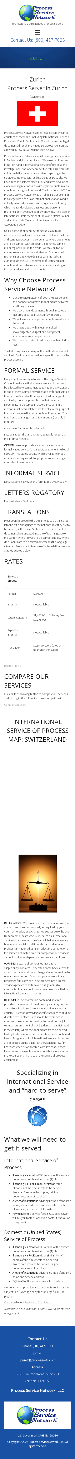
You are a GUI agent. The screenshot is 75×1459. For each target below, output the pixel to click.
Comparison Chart (15, 705)
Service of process (13, 579)
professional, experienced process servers (37, 23)
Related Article (12, 666)
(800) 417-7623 (49, 40)
